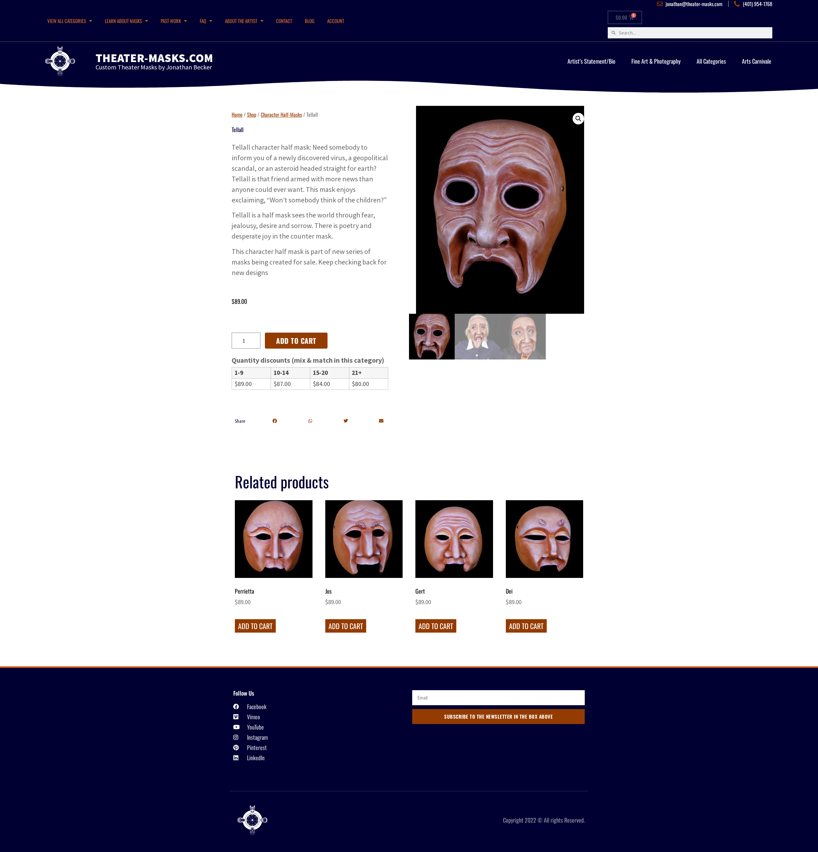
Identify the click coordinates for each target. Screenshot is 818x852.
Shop (251, 114)
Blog (309, 20)
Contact (284, 20)
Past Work (171, 20)
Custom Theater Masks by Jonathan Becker (154, 67)
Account (335, 20)
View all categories (66, 20)
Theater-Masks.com (154, 58)
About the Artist (241, 20)
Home (237, 114)
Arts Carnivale (756, 61)
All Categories (711, 61)
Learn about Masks (123, 20)
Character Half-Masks (281, 114)
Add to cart (296, 340)
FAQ (203, 20)
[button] (274, 421)
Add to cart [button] (255, 626)
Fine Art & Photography (656, 61)
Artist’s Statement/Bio (591, 61)
